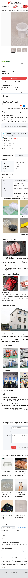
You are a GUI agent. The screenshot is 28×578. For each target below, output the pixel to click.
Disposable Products (21, 10)
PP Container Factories (19, 557)
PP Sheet (3, 535)
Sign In (3, 148)
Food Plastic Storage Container (9, 564)
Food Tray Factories (7, 557)
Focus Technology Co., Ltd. (18, 572)
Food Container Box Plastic (21, 561)
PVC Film (3, 533)
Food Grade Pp (22, 564)
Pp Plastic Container (7, 561)
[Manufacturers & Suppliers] (14, 2)
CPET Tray (17, 530)
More (2, 567)
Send (14, 447)
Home (2, 10)
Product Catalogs (22, 527)
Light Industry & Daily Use (10, 10)
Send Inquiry (14, 78)
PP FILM (16, 535)
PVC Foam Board (18, 533)
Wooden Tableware (7, 551)
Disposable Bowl (17, 551)
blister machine (4, 530)
